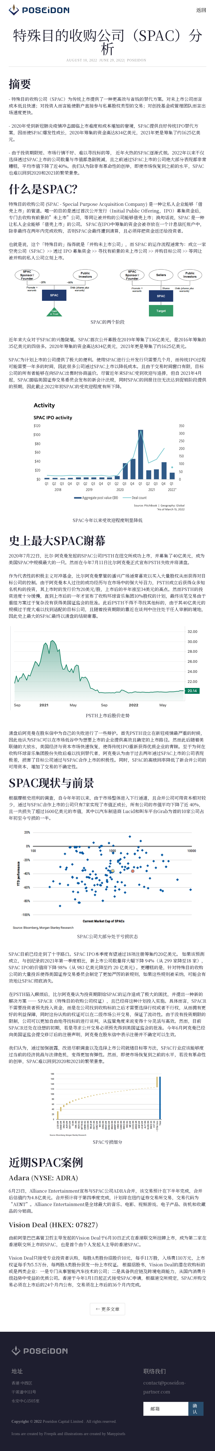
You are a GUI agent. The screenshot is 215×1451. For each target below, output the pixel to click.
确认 (195, 1408)
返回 (201, 10)
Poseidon (136, 60)
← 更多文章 (107, 1309)
